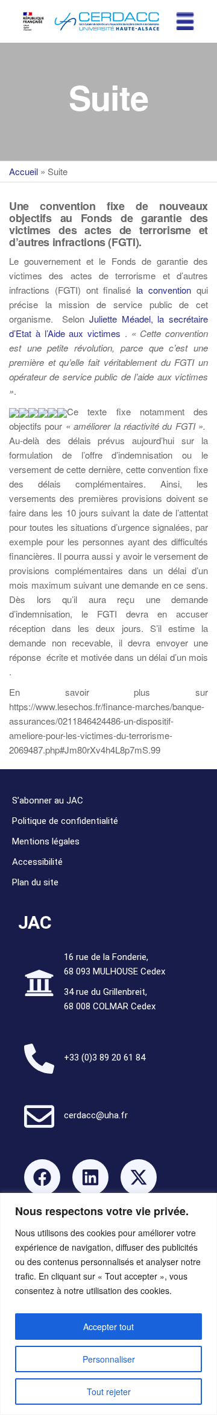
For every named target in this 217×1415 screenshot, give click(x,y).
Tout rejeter (109, 1392)
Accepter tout (108, 1327)
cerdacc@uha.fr (96, 1115)
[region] (108, 1304)
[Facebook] (42, 1177)
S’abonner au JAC (47, 800)
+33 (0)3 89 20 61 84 (104, 1057)
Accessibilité (37, 861)
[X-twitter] (139, 1177)
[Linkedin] (90, 1177)
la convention (163, 289)
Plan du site (35, 882)
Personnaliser (109, 1359)
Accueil (23, 171)
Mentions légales (46, 841)
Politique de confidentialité (65, 821)
